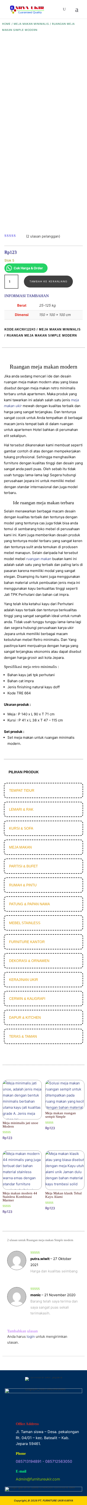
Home (6, 23)
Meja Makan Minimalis (31, 23)
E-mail (21, 1471)
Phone (21, 1453)
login (31, 1336)
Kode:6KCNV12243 (19, 329)
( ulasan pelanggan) (43, 236)
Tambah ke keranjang (48, 281)
